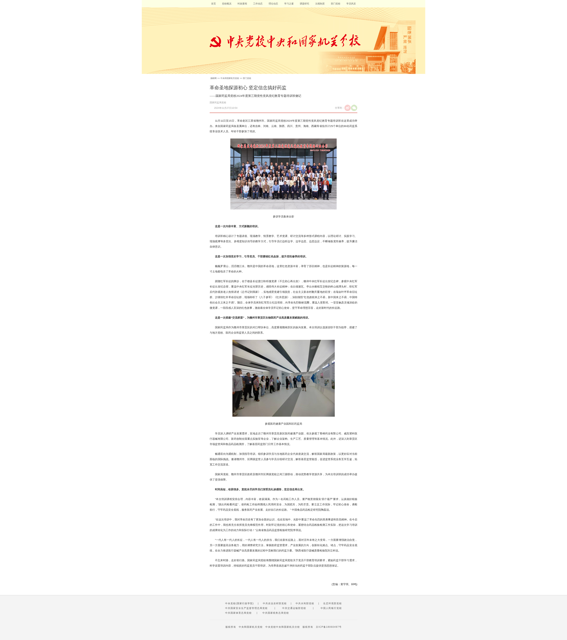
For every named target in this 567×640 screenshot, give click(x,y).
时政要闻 (242, 3)
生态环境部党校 (332, 603)
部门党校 (335, 3)
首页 (213, 3)
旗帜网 (213, 78)
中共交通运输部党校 (294, 608)
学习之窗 (289, 3)
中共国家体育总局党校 (238, 613)
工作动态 (258, 3)
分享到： (339, 108)
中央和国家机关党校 (229, 78)
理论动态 (273, 3)
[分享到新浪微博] (347, 108)
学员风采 (351, 3)
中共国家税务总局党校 (275, 613)
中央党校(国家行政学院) (239, 603)
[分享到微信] (354, 108)
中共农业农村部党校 (275, 603)
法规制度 (320, 3)
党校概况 (226, 3)
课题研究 (304, 3)
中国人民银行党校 (331, 608)
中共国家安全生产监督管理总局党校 (246, 608)
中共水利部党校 (305, 603)
